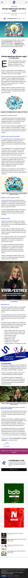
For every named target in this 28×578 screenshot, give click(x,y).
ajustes (11, 573)
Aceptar (4, 575)
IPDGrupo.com (19, 44)
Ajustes (16, 575)
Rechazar (10, 575)
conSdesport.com (11, 18)
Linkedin (7, 443)
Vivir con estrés (13, 300)
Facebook (7, 446)
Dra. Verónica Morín (7, 41)
